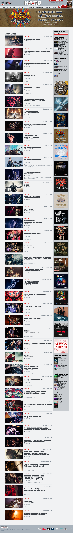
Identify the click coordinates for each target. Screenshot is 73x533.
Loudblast (25, 446)
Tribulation (28, 288)
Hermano (40, 164)
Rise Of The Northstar (31, 178)
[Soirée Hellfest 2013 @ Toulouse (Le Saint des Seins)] (14, 490)
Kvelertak (28, 324)
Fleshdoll (33, 446)
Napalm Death (26, 105)
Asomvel (29, 93)
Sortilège (28, 69)
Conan (37, 153)
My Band (49, 7)
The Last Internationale (31, 348)
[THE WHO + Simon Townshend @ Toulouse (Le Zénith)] (14, 332)
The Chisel (40, 153)
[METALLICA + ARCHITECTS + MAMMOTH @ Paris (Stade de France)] (14, 259)
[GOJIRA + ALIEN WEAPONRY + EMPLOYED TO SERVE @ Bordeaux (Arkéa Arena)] (14, 272)
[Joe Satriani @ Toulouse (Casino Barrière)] (14, 247)
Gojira (25, 117)
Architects (29, 263)
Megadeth (25, 239)
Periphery (29, 202)
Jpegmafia (34, 142)
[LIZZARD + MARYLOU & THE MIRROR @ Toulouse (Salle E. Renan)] (14, 466)
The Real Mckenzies (31, 165)
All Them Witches (33, 288)
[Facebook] (52, 2)
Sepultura (25, 458)
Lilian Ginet (27, 42)
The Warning (28, 164)
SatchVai (38, 152)
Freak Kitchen (45, 153)
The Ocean (42, 152)
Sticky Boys (26, 519)
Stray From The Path (34, 202)
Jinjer (27, 177)
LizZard (25, 470)
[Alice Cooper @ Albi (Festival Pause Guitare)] (14, 211)
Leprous (30, 152)
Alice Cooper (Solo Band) (32, 215)
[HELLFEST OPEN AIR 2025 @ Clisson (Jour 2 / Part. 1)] (14, 162)
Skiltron (28, 166)
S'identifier (59, 0)
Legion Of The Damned (31, 458)
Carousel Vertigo (39, 482)
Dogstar (25, 56)
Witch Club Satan (31, 154)
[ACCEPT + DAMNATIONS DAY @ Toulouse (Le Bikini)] (14, 381)
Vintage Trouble (33, 373)
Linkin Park (25, 142)
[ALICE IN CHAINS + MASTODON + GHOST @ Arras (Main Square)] (14, 393)
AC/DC (25, 360)
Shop (55, 7)
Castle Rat (36, 166)
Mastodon (28, 44)
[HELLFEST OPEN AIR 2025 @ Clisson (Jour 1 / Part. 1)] (14, 174)
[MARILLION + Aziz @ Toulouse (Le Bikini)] (14, 503)
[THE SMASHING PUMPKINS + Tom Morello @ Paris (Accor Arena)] (14, 223)
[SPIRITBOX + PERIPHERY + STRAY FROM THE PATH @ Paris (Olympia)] (14, 199)
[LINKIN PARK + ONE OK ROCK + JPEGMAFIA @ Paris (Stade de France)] (14, 138)
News (10, 7)
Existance (29, 239)
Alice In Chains (26, 397)
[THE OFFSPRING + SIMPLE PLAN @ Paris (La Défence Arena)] (14, 126)
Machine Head (26, 81)
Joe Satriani (26, 251)
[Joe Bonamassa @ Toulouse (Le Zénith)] (14, 405)
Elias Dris (29, 312)
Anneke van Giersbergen (28, 433)
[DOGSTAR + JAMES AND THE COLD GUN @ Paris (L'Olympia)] (14, 53)
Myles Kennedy (33, 153)
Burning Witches (48, 165)
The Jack (25, 494)
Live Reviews (26, 182)
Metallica (25, 263)
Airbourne (25, 93)
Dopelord (38, 105)
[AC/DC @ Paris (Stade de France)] (14, 357)
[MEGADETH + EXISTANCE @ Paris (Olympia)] (14, 235)
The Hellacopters (35, 177)
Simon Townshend (30, 336)
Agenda (15, 7)
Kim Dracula (26, 178)
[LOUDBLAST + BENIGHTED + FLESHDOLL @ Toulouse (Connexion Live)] (14, 442)
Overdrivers (32, 69)
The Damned (45, 164)
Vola (36, 152)
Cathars (28, 494)
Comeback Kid (28, 117)
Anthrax (25, 44)
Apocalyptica (30, 177)
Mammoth (33, 263)
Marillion (25, 506)
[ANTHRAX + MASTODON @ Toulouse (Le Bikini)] (14, 41)
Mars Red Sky (26, 154)
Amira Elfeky (32, 166)
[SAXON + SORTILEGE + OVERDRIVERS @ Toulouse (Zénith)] (14, 65)
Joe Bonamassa (26, 409)
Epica (25, 164)
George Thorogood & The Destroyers (30, 482)
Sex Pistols (32, 164)
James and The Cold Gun (31, 56)
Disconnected (30, 300)
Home (4, 7)
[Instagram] (57, 2)
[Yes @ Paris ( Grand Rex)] (14, 417)
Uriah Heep (25, 312)
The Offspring (26, 129)
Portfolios (23, 7)
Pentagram (36, 164)
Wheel (29, 153)
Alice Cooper (26, 215)
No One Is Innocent (27, 373)
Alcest (49, 177)
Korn (24, 177)
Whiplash (30, 105)
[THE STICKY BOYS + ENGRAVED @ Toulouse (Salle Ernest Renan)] (14, 515)
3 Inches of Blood (37, 165)
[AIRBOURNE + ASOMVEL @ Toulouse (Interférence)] (14, 89)
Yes (24, 421)
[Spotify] (59, 2)
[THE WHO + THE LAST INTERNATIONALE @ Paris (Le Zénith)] (14, 344)
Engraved (29, 519)
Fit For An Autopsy (42, 177)
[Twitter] (54, 2)
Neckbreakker (33, 117)
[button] (52, 0)
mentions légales (16, 530)
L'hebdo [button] (63, 6)
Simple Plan (31, 129)
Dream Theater (26, 152)
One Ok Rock (30, 142)
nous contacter (21, 530)
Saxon (25, 69)
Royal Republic (43, 165)
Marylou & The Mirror (30, 470)
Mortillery (44, 458)
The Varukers (35, 105)
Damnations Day (29, 385)
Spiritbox (25, 202)
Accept (25, 385)
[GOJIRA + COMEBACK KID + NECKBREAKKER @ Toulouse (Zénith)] (14, 113)
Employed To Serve (35, 275)
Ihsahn (46, 177)
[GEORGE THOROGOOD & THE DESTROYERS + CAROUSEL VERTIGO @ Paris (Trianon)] (14, 478)
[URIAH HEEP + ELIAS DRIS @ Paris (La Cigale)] (14, 308)
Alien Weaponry (28, 275)
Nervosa (25, 166)
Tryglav (49, 153)
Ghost (25, 190)
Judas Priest (26, 300)
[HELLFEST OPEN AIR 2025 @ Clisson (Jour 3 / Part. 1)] (14, 150)
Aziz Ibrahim (29, 506)
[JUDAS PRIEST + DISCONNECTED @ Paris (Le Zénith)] (14, 296)
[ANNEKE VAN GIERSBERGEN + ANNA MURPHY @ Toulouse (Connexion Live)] (14, 430)
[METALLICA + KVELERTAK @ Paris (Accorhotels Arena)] (14, 320)
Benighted (29, 446)
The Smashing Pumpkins (28, 227)
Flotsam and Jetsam (39, 458)
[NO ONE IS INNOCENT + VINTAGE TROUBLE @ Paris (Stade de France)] (14, 369)
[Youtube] (56, 2)
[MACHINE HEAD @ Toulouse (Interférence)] (14, 77)
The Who (25, 336)
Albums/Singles (40, 7)
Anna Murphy (34, 433)
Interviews (31, 7)
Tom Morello (34, 227)
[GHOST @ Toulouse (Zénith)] (14, 186)
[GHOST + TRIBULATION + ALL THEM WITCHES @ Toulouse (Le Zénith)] (14, 284)
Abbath (34, 152)
